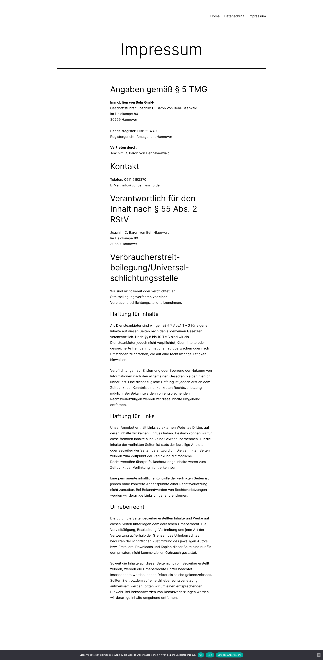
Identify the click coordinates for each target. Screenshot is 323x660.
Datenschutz (234, 16)
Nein (209, 654)
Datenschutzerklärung (230, 654)
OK (201, 654)
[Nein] (318, 655)
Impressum (257, 16)
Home (215, 16)
